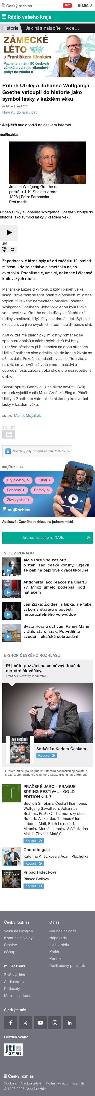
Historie (10, 28)
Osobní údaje (31, 1083)
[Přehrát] (9, 233)
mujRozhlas (12, 467)
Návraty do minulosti (20, 112)
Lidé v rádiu (59, 945)
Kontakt (56, 959)
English (78, 1083)
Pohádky (14, 490)
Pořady (39, 490)
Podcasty (12, 989)
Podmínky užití (57, 1083)
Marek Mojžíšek (27, 415)
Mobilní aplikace (18, 995)
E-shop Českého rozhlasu (32, 655)
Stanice (10, 945)
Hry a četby (16, 480)
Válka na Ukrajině (18, 931)
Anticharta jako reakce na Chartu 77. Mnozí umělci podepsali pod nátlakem (55, 587)
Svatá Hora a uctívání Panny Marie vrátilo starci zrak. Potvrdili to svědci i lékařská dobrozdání (56, 631)
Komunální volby (18, 938)
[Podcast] (4, 249)
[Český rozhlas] (17, 5)
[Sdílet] (12, 249)
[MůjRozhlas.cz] (9, 135)
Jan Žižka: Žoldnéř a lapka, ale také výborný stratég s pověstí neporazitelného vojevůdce (58, 609)
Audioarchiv (14, 982)
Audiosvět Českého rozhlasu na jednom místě (37, 522)
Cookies (10, 1083)
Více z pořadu (19, 553)
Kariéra (55, 952)
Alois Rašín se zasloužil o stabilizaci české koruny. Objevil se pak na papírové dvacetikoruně (56, 565)
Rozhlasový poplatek (67, 965)
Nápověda (58, 938)
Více (72, 28)
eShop (9, 952)
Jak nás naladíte (43, 28)
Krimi (43, 480)
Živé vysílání (16, 500)
